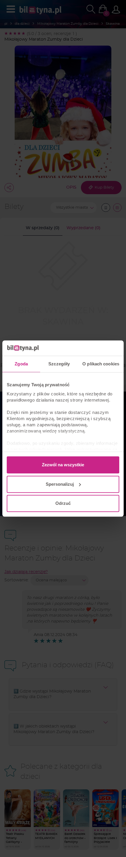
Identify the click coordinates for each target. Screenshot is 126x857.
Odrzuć (63, 503)
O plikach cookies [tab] (100, 363)
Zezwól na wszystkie (63, 464)
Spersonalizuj (60, 484)
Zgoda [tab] (21, 363)
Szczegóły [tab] (59, 363)
